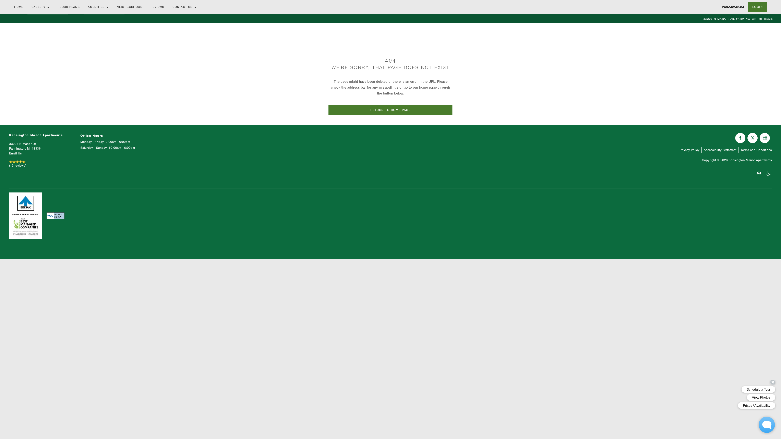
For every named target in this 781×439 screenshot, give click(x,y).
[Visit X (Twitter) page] (752, 138)
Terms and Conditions (756, 150)
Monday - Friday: (92, 142)
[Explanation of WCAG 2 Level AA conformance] (44, 215)
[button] (757, 7)
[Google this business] (765, 138)
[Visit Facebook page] (740, 138)
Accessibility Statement (720, 150)
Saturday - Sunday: (94, 148)
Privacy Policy (689, 150)
